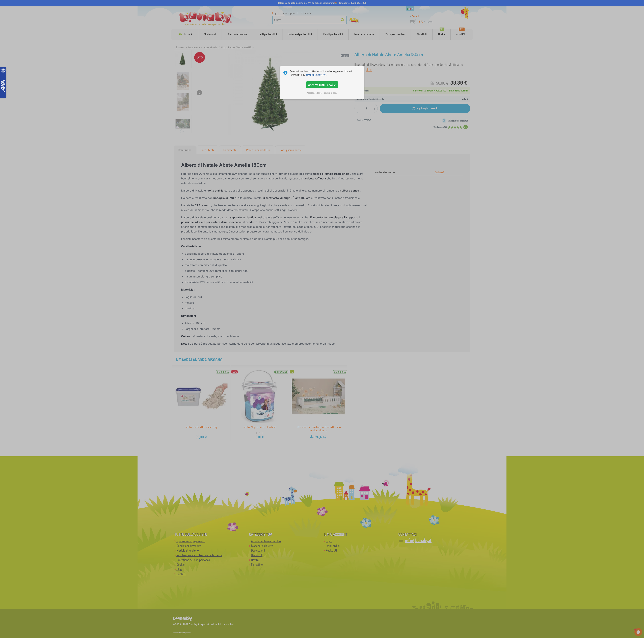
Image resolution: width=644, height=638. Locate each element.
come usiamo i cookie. (316, 74)
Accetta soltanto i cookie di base (322, 92)
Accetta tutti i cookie (322, 85)
